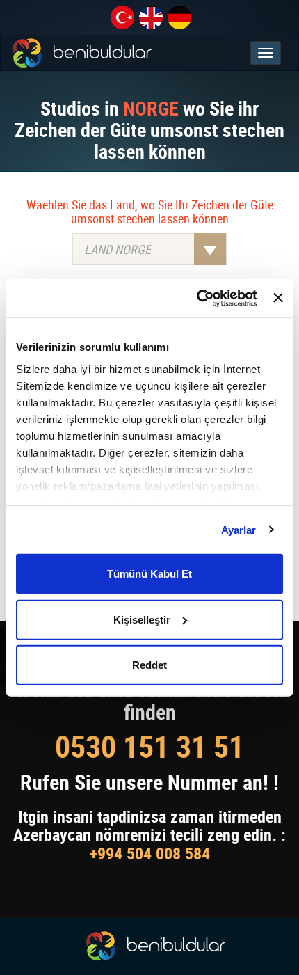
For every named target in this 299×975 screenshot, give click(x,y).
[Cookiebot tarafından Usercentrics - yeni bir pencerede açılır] (196, 298)
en (151, 17)
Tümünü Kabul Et (149, 574)
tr (122, 17)
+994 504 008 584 (150, 853)
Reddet (149, 665)
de (179, 17)
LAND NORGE (117, 249)
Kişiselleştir (141, 619)
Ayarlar (239, 529)
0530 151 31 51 (149, 746)
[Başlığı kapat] (278, 298)
